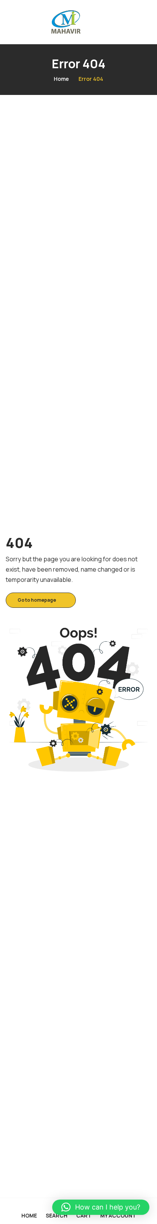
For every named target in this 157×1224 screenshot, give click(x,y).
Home (61, 78)
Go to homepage (37, 600)
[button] (100, 1207)
